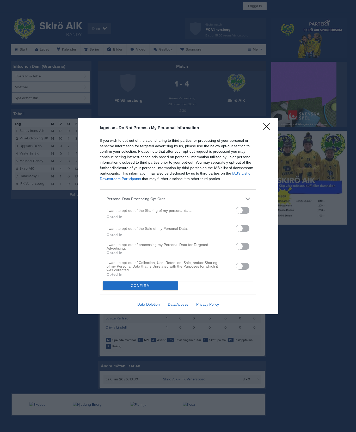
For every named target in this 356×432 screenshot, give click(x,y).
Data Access (178, 304)
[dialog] (178, 216)
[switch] (242, 210)
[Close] (268, 128)
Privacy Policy (207, 304)
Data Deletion (148, 304)
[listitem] (178, 199)
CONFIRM (140, 286)
